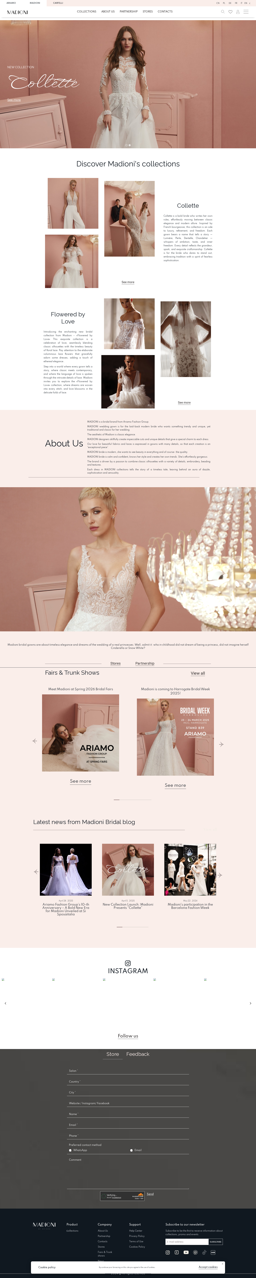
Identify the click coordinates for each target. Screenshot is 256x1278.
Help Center (135, 1231)
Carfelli (58, 3)
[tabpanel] (80, 736)
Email (138, 1150)
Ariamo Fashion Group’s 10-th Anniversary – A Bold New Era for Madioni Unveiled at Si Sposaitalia (65, 909)
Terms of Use (136, 1241)
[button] (128, 84)
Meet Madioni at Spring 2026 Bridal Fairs (80, 689)
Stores (148, 11)
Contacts (165, 11)
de (230, 3)
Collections (86, 11)
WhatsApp (80, 1150)
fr (236, 3)
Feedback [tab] (137, 1054)
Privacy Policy (137, 1236)
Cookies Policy (137, 1247)
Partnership (129, 11)
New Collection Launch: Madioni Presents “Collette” (128, 906)
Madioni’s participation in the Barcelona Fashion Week (190, 906)
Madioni (35, 3)
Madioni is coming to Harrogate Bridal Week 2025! (175, 691)
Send (150, 1194)
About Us (103, 1231)
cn (217, 3)
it (241, 3)
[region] (128, 84)
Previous (35, 742)
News (101, 1261)
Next (221, 742)
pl (224, 3)
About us (108, 11)
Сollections (72, 1231)
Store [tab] (113, 1054)
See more (80, 781)
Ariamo (11, 3)
